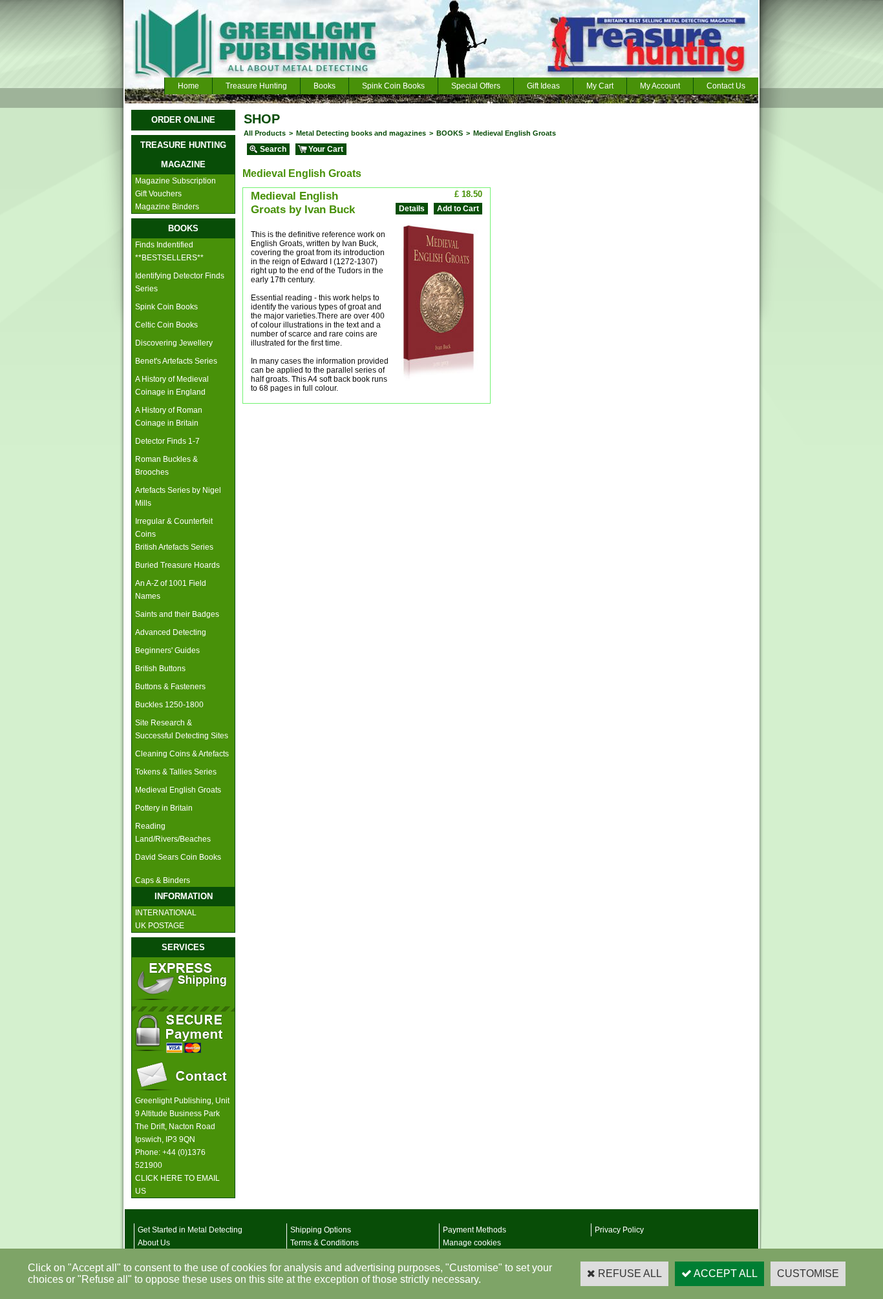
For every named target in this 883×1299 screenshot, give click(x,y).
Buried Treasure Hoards (177, 565)
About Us (154, 1242)
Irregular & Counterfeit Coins (174, 528)
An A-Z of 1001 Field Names (170, 590)
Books (324, 85)
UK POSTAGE (159, 925)
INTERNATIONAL (166, 912)
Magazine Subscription (175, 180)
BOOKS (449, 133)
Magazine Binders (167, 206)
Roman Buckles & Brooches (166, 466)
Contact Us (726, 85)
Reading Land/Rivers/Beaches (173, 833)
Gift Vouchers (158, 193)
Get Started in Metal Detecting (190, 1229)
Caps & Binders (162, 880)
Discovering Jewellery (174, 343)
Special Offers (475, 85)
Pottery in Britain (164, 808)
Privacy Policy (619, 1229)
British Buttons (160, 668)
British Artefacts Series (174, 547)
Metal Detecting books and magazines (361, 133)
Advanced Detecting (170, 632)
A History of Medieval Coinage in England (172, 386)
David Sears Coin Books (178, 857)
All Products (265, 133)
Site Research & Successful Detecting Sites (181, 729)
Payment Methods (474, 1229)
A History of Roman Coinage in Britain (168, 417)
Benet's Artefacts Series (176, 361)
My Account (660, 85)
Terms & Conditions (324, 1242)
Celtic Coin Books (166, 324)
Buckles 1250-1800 (169, 704)
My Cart (599, 85)
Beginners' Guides (167, 650)
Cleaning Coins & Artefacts (182, 753)
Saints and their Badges (177, 614)
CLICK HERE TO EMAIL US (177, 1185)
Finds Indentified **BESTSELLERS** (169, 251)
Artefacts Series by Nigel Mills (178, 497)
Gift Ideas (543, 85)
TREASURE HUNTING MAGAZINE (183, 154)
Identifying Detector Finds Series (179, 282)
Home (188, 85)
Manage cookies (472, 1242)
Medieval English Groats (178, 790)
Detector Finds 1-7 (167, 441)
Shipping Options (320, 1229)
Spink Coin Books (393, 85)
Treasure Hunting (256, 85)
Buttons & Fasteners (170, 686)
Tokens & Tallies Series (176, 771)
